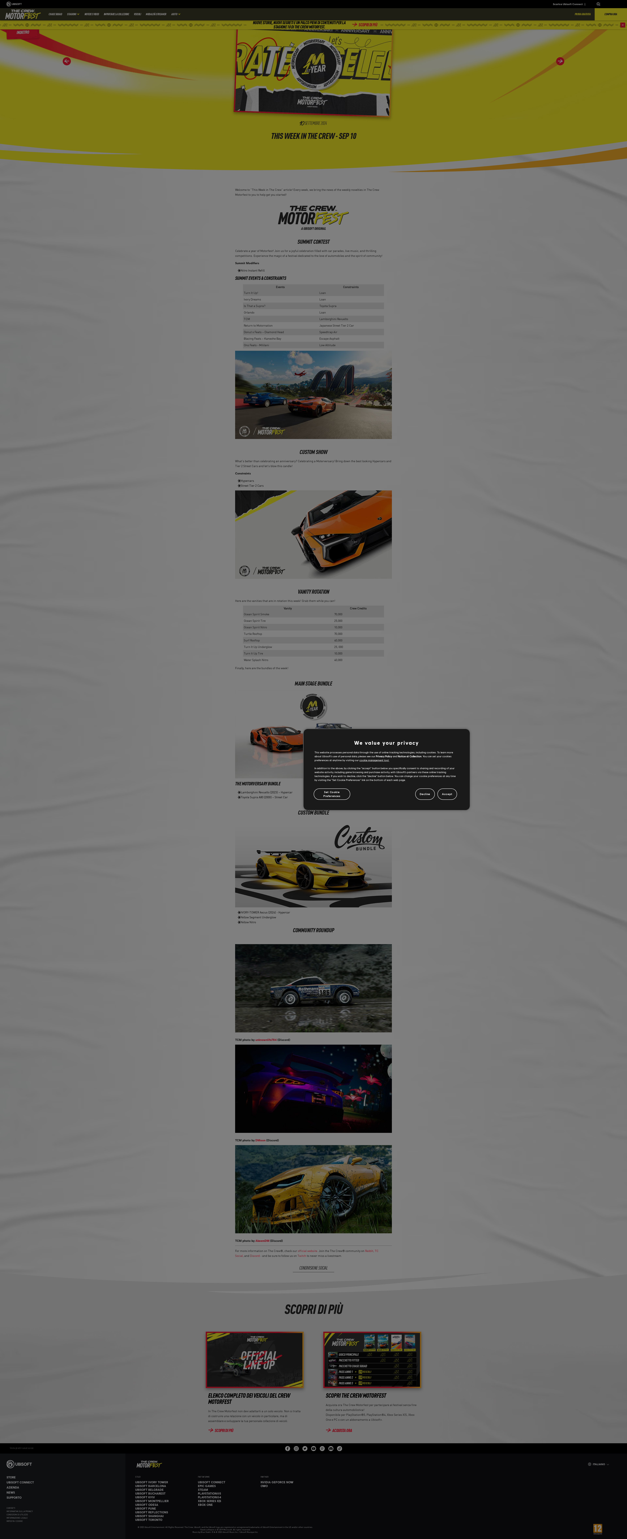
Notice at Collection (409, 756)
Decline (425, 794)
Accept (447, 794)
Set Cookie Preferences (331, 793)
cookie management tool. (374, 760)
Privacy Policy (384, 756)
